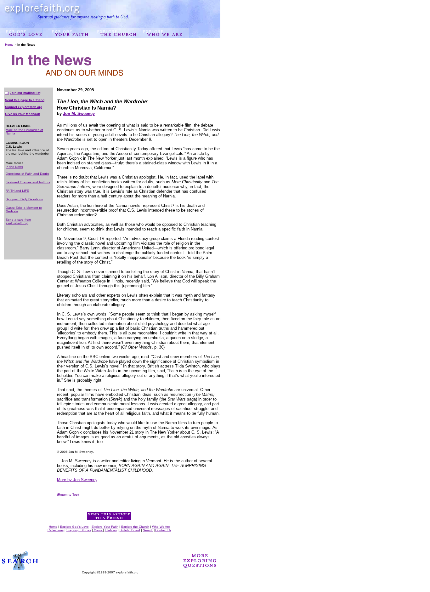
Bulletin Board (130, 530)
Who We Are (161, 526)
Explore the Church (135, 526)
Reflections (56, 530)
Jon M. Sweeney (79, 113)
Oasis (98, 530)
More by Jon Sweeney (77, 479)
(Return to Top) (68, 494)
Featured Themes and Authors (28, 182)
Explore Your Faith (105, 526)
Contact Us (163, 530)
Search (148, 530)
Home (9, 44)
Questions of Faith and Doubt (27, 173)
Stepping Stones (78, 530)
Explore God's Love (74, 526)
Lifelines (111, 530)
